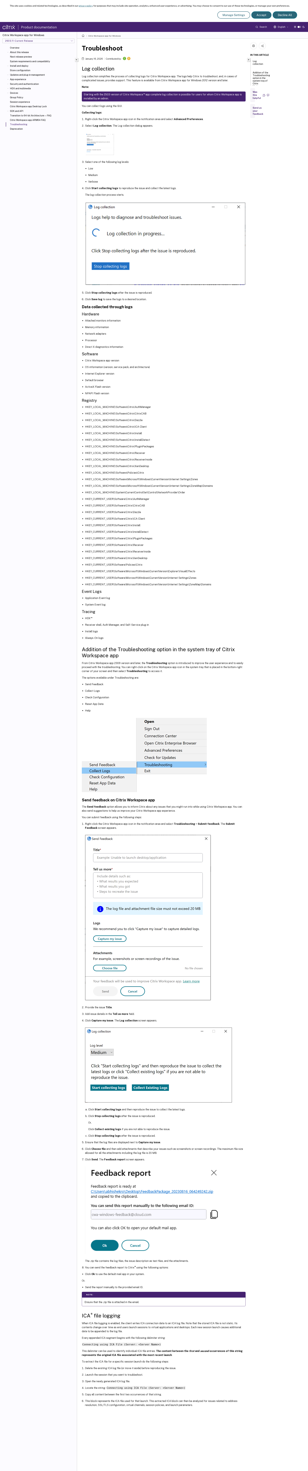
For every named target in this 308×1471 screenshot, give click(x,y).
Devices (14, 93)
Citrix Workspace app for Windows (104, 36)
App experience (18, 79)
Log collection (258, 62)
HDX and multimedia (20, 88)
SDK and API (16, 111)
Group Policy (16, 97)
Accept (261, 15)
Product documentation (39, 27)
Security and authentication (24, 84)
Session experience (20, 102)
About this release (19, 52)
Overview (14, 47)
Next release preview (21, 56)
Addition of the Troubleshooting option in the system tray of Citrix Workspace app (261, 79)
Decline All (285, 15)
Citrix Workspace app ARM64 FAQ (28, 120)
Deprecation (16, 129)
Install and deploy (19, 66)
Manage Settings (233, 15)
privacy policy (85, 5)
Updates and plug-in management (27, 75)
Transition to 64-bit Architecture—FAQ (30, 115)
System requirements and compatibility (30, 61)
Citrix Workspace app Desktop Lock (28, 106)
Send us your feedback (258, 111)
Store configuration (20, 70)
